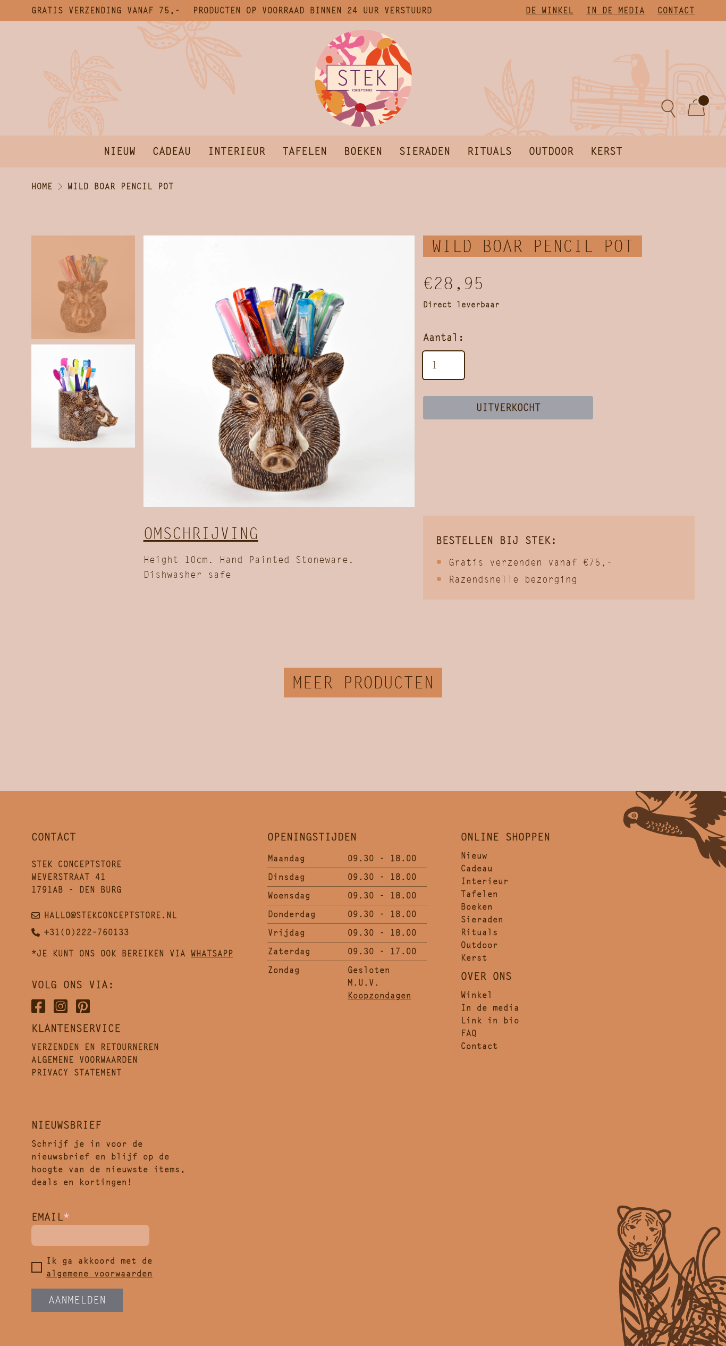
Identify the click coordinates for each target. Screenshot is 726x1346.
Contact (676, 10)
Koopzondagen (379, 995)
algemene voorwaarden (99, 1273)
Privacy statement (76, 1072)
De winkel (549, 10)
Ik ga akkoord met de (99, 1267)
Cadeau (172, 151)
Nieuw (120, 151)
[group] (279, 371)
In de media (615, 10)
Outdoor (551, 151)
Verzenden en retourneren (95, 1047)
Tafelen (304, 151)
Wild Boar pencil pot (120, 186)
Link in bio (490, 1020)
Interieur (236, 151)
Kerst (606, 151)
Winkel (477, 994)
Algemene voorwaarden (84, 1059)
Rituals (489, 151)
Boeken (363, 151)
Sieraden (424, 151)
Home (42, 186)
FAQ (469, 1033)
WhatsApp (212, 953)
